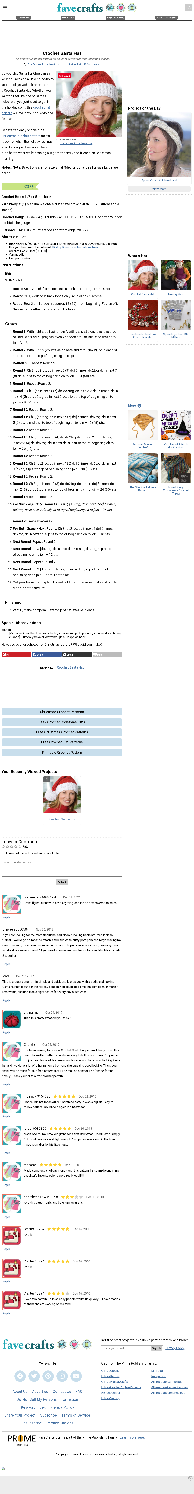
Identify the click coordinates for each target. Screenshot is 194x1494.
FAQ (79, 1391)
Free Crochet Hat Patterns (62, 742)
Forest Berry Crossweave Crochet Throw (176, 490)
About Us (19, 1391)
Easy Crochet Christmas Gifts (62, 722)
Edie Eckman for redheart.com (44, 64)
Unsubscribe (31, 1423)
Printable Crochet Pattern (62, 752)
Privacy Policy (62, 1407)
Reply (6, 917)
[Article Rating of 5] (75, 64)
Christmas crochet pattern (21, 136)
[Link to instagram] (62, 1376)
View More (159, 189)
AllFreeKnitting (110, 1376)
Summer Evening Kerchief (142, 446)
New (132, 406)
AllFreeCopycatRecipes (166, 1382)
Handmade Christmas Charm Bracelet (143, 336)
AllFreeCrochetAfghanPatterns (121, 1387)
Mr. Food (157, 1371)
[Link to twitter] (34, 1376)
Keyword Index (33, 1407)
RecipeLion (158, 1376)
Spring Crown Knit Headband (159, 180)
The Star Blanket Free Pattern (143, 489)
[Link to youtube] (76, 1376)
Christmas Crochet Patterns (62, 712)
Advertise (40, 1391)
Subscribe (48, 1415)
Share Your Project (20, 1415)
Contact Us (62, 1391)
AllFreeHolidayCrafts (114, 1382)
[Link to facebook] (20, 1376)
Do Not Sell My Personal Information (47, 1399)
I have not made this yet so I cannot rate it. (34, 853)
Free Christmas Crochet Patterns (62, 732)
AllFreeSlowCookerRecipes (169, 1387)
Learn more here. (132, 1437)
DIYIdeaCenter (110, 1393)
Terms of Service (75, 1415)
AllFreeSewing (110, 1398)
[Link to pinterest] (48, 1376)
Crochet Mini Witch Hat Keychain (176, 446)
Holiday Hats (176, 294)
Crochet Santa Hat (70, 667)
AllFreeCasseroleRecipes (168, 1393)
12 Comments (91, 64)
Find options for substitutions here (75, 247)
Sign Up (156, 1348)
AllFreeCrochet (110, 1371)
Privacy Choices (59, 1423)
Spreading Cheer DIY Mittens (176, 336)
